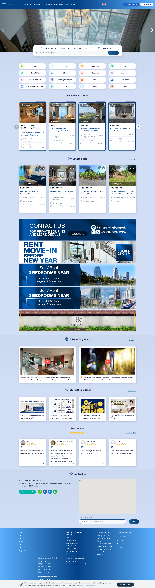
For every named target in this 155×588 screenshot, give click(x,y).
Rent (20, 538)
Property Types (51, 4)
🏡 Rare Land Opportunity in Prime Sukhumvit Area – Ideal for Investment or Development (92, 192)
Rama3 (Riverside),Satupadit (48, 576)
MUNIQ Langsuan (72, 551)
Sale (20, 536)
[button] (152, 30)
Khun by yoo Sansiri (44, 566)
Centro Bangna (71, 561)
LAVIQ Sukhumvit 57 (44, 564)
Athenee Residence (72, 543)
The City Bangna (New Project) (76, 564)
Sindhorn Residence (72, 548)
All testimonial (130, 433)
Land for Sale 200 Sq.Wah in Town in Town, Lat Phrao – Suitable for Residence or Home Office (122, 192)
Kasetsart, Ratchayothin (105, 549)
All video (132, 340)
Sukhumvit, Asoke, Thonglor (48, 558)
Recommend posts (38, 4)
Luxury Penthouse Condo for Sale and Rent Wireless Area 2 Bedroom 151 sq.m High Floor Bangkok (32, 134)
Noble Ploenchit (71, 546)
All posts (132, 159)
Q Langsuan (70, 554)
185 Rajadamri (71, 540)
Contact (73, 4)
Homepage (27, 4)
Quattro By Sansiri (44, 572)
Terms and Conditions (124, 532)
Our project (22, 551)
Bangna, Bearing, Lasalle (75, 558)
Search (113, 53)
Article (67, 4)
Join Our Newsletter (86, 517)
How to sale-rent (122, 544)
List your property (131, 4)
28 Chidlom (70, 538)
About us (120, 540)
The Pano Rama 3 (44, 579)
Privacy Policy (121, 536)
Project (61, 4)
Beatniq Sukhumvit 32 (45, 561)
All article (131, 391)
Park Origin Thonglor (45, 569)
